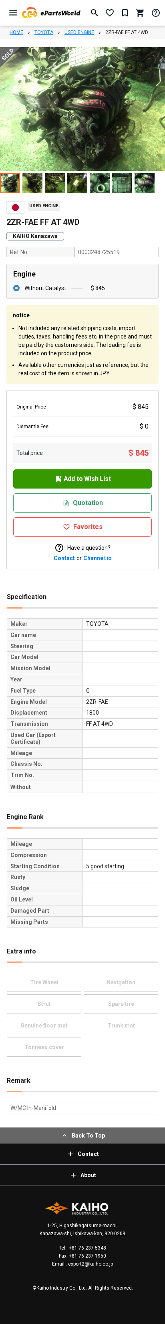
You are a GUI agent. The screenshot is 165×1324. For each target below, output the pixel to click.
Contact (64, 558)
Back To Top (88, 1135)
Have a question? (89, 548)
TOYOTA (43, 32)
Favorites (88, 527)
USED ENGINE (79, 32)
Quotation (88, 503)
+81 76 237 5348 (87, 1248)
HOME (16, 32)
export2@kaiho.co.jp (90, 1264)
